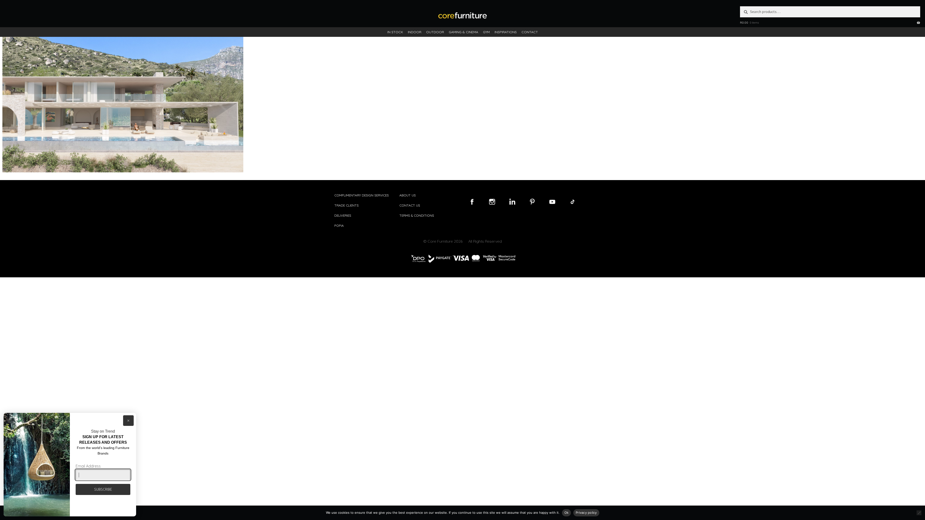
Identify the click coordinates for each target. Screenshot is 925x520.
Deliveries (342, 215)
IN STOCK (395, 32)
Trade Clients (346, 205)
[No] (919, 512)
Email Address (88, 466)
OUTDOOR (435, 32)
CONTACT (530, 32)
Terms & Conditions (416, 215)
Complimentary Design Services (361, 195)
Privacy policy (586, 512)
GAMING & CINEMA (463, 32)
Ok (566, 512)
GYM (486, 32)
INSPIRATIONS (506, 32)
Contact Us (409, 205)
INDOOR (414, 32)
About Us (407, 195)
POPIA (339, 225)
